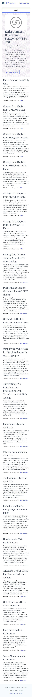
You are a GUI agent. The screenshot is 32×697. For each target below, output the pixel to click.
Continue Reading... (12, 72)
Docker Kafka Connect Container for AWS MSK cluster (15, 291)
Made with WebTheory (16, 693)
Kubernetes (23, 596)
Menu (16, 10)
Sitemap (24, 687)
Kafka (21, 100)
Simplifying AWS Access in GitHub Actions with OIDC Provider (15, 352)
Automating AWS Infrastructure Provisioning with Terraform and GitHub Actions (15, 390)
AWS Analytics (23, 282)
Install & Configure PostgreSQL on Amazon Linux (15, 509)
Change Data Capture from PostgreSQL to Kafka (14, 225)
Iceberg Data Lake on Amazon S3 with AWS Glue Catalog (14, 258)
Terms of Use (9, 687)
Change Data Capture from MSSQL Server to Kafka (14, 165)
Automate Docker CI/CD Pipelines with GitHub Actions (15, 574)
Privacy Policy (17, 687)
